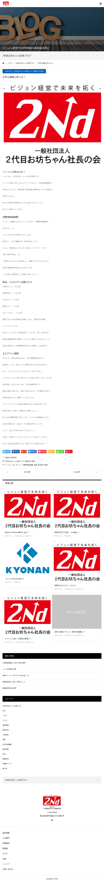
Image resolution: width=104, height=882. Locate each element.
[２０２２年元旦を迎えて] (27, 559)
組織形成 (6, 759)
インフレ (8, 465)
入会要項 (6, 838)
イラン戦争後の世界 (9, 669)
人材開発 (6, 735)
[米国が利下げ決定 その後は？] (76, 509)
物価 (35, 465)
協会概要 (6, 833)
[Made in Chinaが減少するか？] (27, 509)
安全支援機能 (7, 744)
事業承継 (6, 725)
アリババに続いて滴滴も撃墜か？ (18, 639)
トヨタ (5, 715)
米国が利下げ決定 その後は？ (66, 532)
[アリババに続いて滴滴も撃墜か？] (27, 615)
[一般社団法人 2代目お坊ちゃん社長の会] (6, 3)
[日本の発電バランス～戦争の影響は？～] (76, 612)
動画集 (5, 848)
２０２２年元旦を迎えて (14, 579)
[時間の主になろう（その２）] (76, 562)
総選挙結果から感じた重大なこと (14, 682)
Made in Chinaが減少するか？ (17, 532)
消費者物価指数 (28, 465)
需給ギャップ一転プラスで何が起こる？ (16, 675)
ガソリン (19, 465)
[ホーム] (3, 63)
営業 (41, 71)
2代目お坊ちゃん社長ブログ (23, 71)
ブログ (5, 854)
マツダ (5, 720)
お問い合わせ (8, 869)
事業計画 (36, 71)
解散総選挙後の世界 (9, 688)
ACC (4, 711)
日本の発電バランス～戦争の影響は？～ (70, 632)
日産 (4, 754)
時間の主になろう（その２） (65, 585)
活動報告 (6, 843)
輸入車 (5, 768)
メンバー (6, 864)
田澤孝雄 (13, 457)
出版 (4, 859)
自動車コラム (7, 764)
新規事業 (6, 749)
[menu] (100, 3)
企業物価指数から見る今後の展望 (14, 663)
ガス (13, 465)
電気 (46, 465)
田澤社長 (41, 465)
